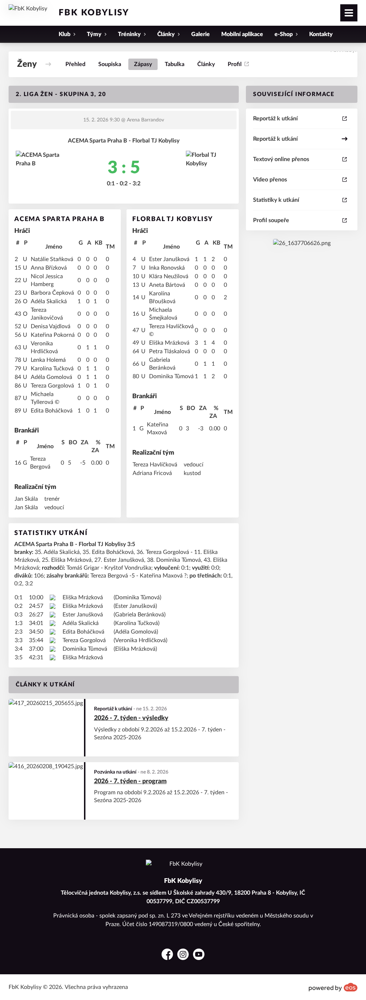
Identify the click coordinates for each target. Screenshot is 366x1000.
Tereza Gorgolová (52, 386)
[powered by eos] (333, 987)
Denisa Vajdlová (50, 326)
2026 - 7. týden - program (130, 781)
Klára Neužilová (168, 276)
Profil (235, 64)
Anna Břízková (49, 268)
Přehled (75, 64)
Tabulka (174, 64)
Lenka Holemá (48, 360)
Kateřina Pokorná (53, 335)
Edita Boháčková (52, 411)
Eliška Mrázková (169, 343)
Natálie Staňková (52, 259)
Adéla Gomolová (51, 377)
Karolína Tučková (52, 368)
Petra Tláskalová (169, 351)
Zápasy (143, 64)
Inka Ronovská (167, 268)
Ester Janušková (169, 259)
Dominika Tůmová (171, 376)
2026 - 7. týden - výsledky (131, 718)
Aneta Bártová (167, 285)
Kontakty (321, 34)
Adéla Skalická (49, 301)
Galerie (200, 34)
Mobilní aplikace (242, 34)
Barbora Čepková (52, 293)
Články (206, 64)
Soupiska (109, 64)
